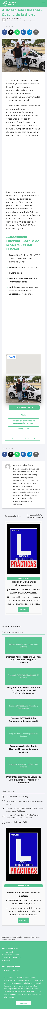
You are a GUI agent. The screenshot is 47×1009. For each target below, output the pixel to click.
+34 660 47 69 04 (25, 407)
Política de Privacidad (12, 957)
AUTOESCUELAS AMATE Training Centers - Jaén (25, 802)
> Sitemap (6, 960)
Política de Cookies (11, 955)
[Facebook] (4, 32)
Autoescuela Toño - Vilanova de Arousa (35, 516)
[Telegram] (29, 32)
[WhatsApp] (17, 32)
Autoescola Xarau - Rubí (17, 822)
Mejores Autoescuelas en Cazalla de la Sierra (22, 439)
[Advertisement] (23, 163)
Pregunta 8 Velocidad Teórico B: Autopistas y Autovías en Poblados (25, 809)
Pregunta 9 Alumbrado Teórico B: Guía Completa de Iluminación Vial (23, 816)
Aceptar (23, 1003)
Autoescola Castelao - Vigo (18, 796)
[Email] (36, 32)
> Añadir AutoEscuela (10, 970)
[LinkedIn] (23, 32)
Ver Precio (23, 609)
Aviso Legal (8, 952)
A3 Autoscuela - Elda (12, 516)
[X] (11, 32)
